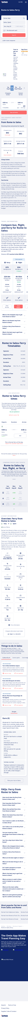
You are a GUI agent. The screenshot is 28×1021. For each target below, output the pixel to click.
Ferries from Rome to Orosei (9, 919)
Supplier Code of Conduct (8, 1011)
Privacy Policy (5, 1008)
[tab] (8, 93)
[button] (8, 26)
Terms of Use (12, 1005)
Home (3, 926)
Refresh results (13, 415)
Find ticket (7, 135)
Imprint (3, 1005)
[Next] (24, 88)
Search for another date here (14, 443)
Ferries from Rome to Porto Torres (11, 915)
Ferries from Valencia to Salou (10, 912)
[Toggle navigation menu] (26, 2)
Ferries (9, 926)
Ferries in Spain (17, 926)
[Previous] (3, 487)
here (14, 455)
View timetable (7, 155)
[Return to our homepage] (4, 2)
